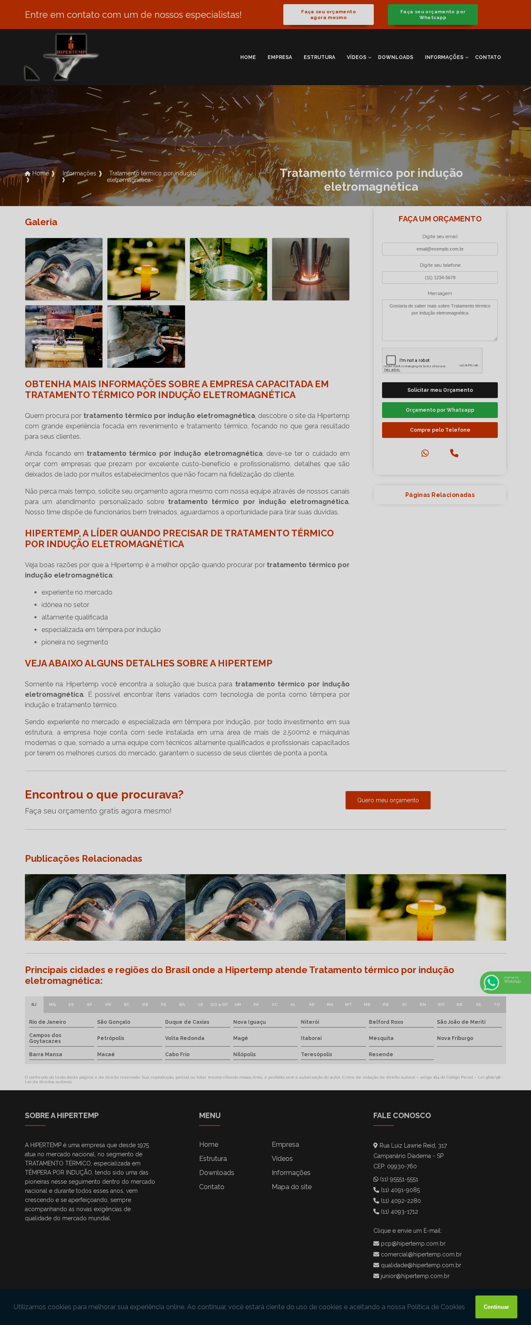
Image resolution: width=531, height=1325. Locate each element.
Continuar (496, 1307)
